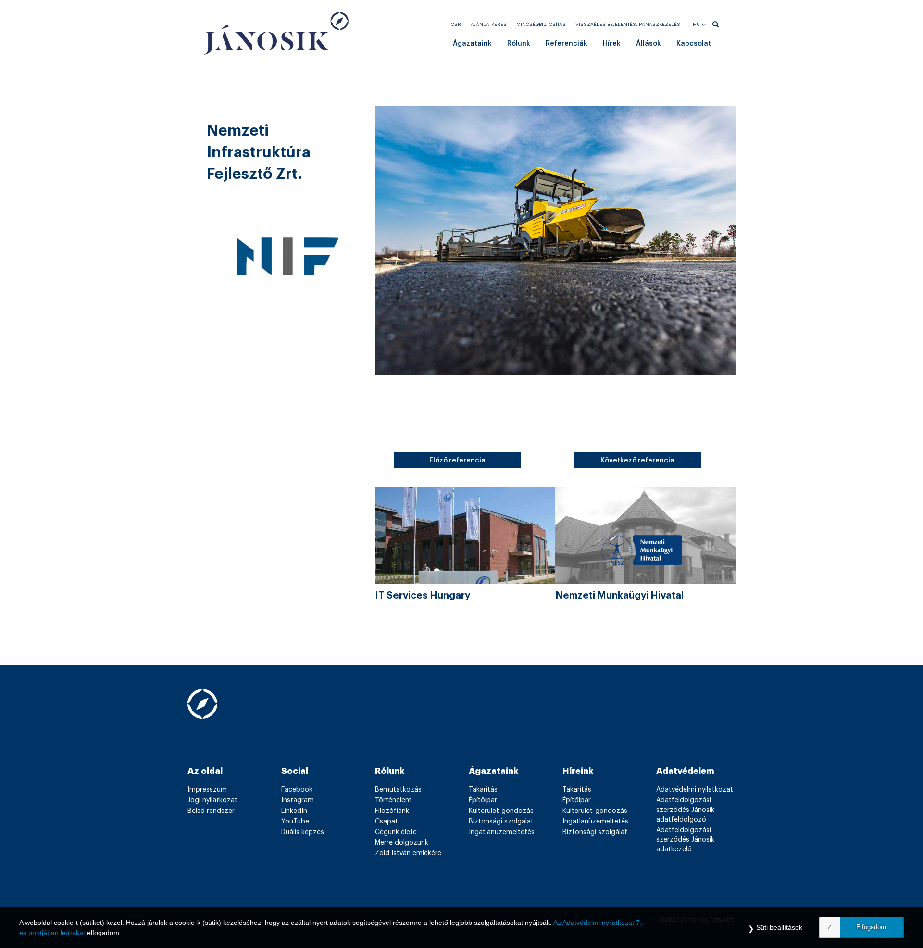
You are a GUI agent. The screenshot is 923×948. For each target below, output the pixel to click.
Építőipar (483, 800)
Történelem (393, 800)
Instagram (297, 800)
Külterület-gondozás (501, 811)
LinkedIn (294, 811)
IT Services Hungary (422, 595)
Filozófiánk (392, 811)
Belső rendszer (211, 811)
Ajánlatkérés (489, 24)
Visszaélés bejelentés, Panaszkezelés (627, 24)
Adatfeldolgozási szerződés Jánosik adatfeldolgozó (685, 810)
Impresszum (207, 789)
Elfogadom (871, 927)
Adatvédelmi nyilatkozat (694, 789)
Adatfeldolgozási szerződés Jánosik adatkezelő (685, 840)
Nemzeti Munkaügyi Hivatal (619, 595)
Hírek (612, 43)
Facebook (296, 789)
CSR (456, 24)
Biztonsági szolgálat (501, 821)
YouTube (295, 821)
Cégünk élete (396, 832)
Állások (648, 43)
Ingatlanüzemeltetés (502, 832)
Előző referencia (457, 460)
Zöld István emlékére (408, 853)
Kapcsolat (693, 43)
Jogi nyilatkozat (212, 800)
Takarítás (483, 789)
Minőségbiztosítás (541, 24)
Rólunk (518, 43)
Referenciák (566, 43)
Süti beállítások (779, 927)
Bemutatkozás (398, 789)
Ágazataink (472, 43)
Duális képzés (302, 832)
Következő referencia (637, 460)
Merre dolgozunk (401, 842)
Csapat (386, 821)
